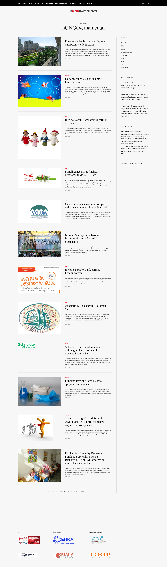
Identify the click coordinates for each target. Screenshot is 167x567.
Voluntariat (73, 3)
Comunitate (39, 3)
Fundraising (49, 3)
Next (82, 491)
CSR (19, 3)
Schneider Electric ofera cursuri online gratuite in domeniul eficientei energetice (83, 350)
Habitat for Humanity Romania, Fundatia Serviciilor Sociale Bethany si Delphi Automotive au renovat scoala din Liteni (85, 458)
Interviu (89, 3)
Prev (47, 491)
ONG (24, 3)
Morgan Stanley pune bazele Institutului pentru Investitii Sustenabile (82, 238)
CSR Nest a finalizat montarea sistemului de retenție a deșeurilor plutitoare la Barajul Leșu (133, 85)
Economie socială (61, 3)
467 (57, 491)
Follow (144, 3)
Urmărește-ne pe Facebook (131, 163)
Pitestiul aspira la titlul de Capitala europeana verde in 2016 (85, 43)
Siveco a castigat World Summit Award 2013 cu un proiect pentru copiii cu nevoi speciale (84, 422)
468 (61, 491)
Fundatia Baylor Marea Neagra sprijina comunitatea (83, 382)
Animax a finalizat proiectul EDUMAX (131, 131)
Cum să (81, 3)
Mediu (31, 3)
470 (68, 491)
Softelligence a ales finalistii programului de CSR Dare (81, 173)
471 (71, 491)
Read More (67, 58)
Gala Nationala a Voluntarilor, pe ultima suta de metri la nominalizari (86, 206)
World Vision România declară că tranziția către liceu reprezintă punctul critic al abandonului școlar (134, 96)
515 (77, 491)
